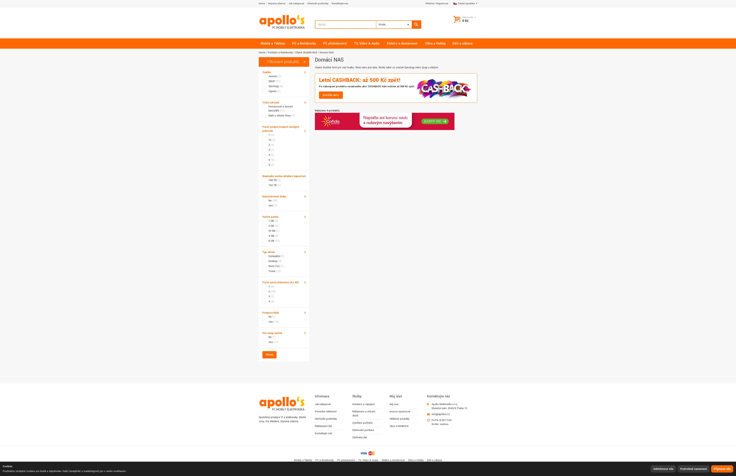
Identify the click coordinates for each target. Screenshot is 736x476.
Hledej (269, 355)
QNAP (274, 81)
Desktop (275, 261)
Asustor (275, 76)
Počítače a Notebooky (280, 52)
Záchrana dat (359, 437)
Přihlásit (430, 3)
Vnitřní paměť (270, 217)
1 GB (273, 221)
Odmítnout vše (663, 469)
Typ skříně (268, 252)
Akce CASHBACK (399, 426)
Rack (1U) (276, 266)
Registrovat (442, 3)
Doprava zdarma (276, 3)
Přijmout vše (722, 469)
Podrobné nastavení (693, 469)
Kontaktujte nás (340, 3)
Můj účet (394, 404)
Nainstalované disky (274, 196)
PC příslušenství (346, 460)
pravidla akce (331, 95)
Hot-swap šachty (272, 333)
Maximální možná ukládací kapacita (283, 176)
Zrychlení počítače (362, 423)
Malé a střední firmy (282, 115)
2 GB (273, 226)
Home (262, 3)
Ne (273, 200)
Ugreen (274, 91)
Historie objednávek (400, 411)
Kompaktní (276, 256)
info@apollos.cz (441, 414)
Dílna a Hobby (416, 460)
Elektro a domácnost (393, 460)
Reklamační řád (323, 426)
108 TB (275, 180)
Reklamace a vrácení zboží (363, 413)
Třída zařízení (270, 102)
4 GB (273, 236)
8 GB (274, 241)
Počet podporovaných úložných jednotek (280, 129)
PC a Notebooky (324, 460)
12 (272, 140)
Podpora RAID (270, 313)
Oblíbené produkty (399, 419)
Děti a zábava (434, 460)
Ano (273, 205)
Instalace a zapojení (363, 404)
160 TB (275, 185)
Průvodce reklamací (326, 411)
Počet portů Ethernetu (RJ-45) (280, 282)
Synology (276, 86)
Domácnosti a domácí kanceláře (281, 108)
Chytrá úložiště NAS (306, 52)
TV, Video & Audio (368, 460)
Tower (275, 271)
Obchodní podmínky (318, 3)
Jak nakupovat (296, 3)
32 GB (274, 231)
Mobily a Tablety (303, 460)
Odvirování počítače (363, 430)
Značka (266, 72)
